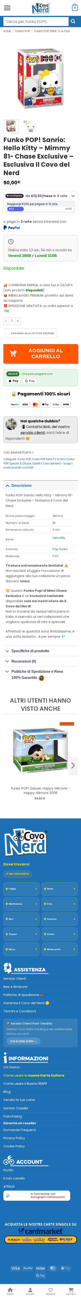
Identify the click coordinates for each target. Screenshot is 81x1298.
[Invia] (73, 21)
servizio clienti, (33, 432)
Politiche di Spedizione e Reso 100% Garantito (37, 675)
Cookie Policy (14, 1146)
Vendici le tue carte (19, 1100)
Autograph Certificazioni (48, 1197)
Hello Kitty (59, 538)
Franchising (12, 1116)
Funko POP (22, 31)
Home (7, 31)
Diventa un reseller (19, 1123)
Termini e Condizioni (19, 1011)
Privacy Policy (14, 1138)
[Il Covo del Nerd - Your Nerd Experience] (40, 8)
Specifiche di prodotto (30, 651)
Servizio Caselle (15, 1108)
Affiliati (9, 1186)
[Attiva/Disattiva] (7, 485)
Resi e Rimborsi (15, 986)
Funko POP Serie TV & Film (52, 31)
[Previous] (11, 78)
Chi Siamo (11, 1067)
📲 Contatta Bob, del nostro (45, 424)
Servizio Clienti (14, 978)
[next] (73, 765)
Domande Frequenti (19, 1130)
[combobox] (36, 21)
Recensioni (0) (23, 661)
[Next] (70, 78)
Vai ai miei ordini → (23, 1041)
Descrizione (21, 485)
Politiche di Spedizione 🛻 (23, 995)
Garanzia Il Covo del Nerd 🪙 (26, 1003)
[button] (7, 8)
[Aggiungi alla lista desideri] (31, 333)
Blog (7, 1091)
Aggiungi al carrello (46, 353)
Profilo (8, 1170)
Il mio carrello (14, 1178)
